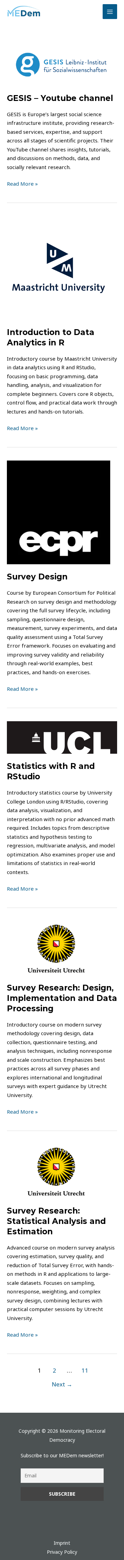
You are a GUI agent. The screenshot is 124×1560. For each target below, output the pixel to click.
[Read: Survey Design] (58, 511)
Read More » (22, 183)
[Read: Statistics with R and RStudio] (62, 736)
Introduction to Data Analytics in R (50, 337)
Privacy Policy (62, 1552)
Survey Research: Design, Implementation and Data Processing (62, 998)
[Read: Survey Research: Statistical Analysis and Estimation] (58, 1170)
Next (62, 1384)
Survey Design (37, 577)
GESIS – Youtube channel (60, 98)
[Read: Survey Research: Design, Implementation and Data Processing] (58, 947)
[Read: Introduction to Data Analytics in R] (58, 267)
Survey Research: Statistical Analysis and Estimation (56, 1221)
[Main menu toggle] (110, 11)
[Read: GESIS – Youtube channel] (62, 64)
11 (84, 1370)
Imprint (62, 1543)
